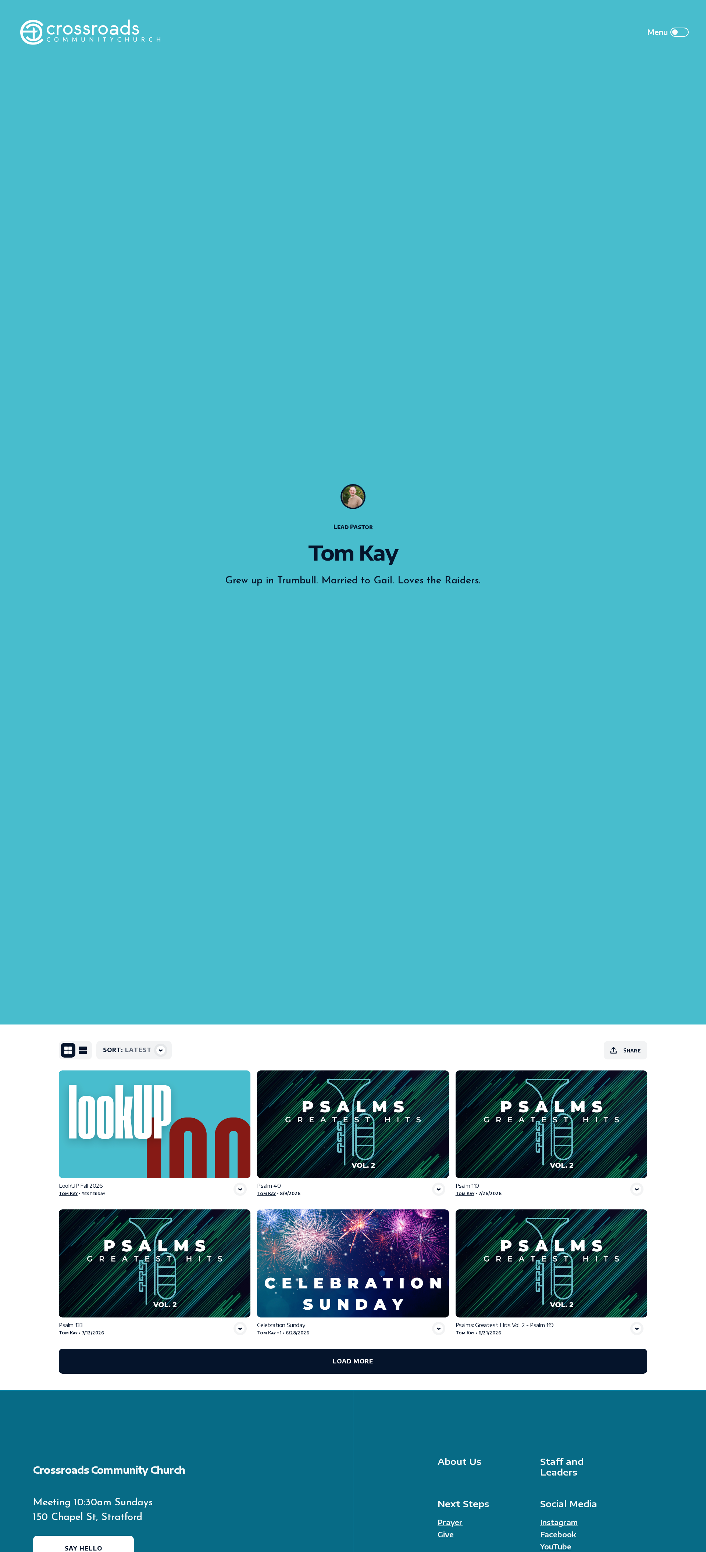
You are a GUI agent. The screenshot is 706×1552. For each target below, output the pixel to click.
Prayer (450, 1522)
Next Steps (463, 1503)
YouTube (555, 1546)
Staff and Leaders (562, 1466)
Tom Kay (68, 1193)
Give (446, 1534)
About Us (459, 1461)
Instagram (559, 1522)
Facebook (558, 1534)
